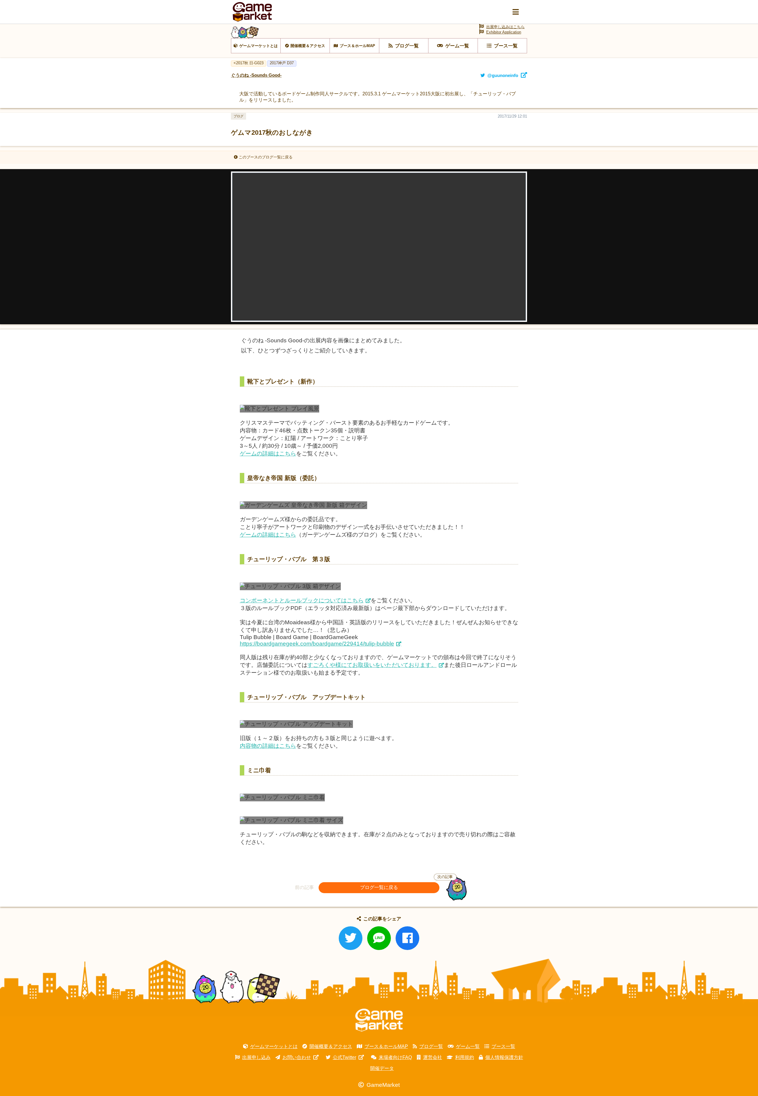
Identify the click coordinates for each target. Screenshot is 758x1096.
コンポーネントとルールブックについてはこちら (302, 600)
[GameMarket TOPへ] (379, 1020)
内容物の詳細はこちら (268, 746)
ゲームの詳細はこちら (268, 453)
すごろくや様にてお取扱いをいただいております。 (372, 665)
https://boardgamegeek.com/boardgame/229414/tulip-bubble (317, 644)
